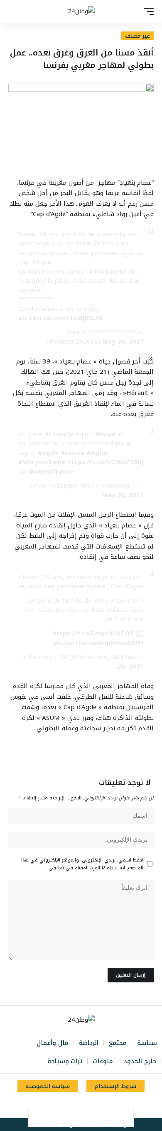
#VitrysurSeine (41, 462)
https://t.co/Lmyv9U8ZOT (93, 633)
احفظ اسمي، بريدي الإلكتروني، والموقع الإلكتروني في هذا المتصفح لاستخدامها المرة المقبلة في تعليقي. (82, 864)
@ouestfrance (51, 471)
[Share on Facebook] (124, 1117)
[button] (147, 11)
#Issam (72, 453)
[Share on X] (107, 1117)
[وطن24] (81, 11)
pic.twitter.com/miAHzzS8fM (99, 643)
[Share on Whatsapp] (89, 1117)
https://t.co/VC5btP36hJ (105, 462)
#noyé (105, 434)
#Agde (48, 453)
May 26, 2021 (123, 341)
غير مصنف (137, 35)
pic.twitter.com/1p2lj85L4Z (60, 318)
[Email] (72, 1117)
